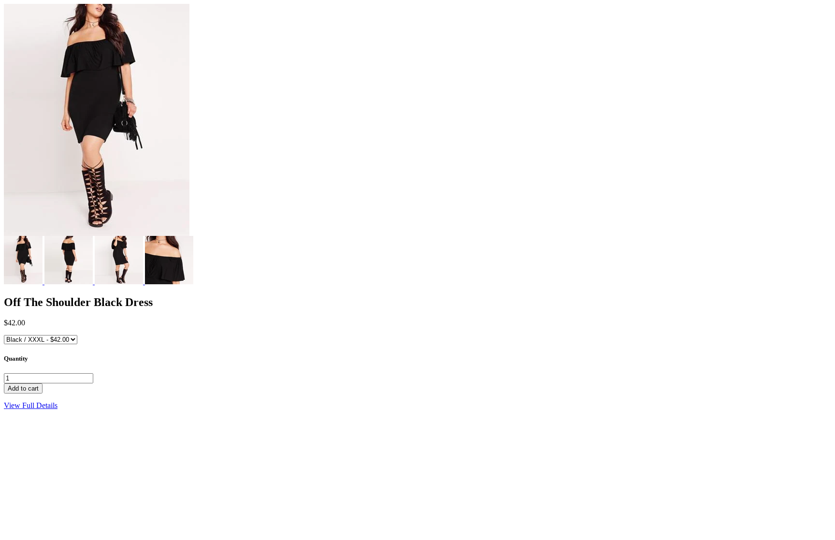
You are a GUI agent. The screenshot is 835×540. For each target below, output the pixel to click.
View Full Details (31, 405)
